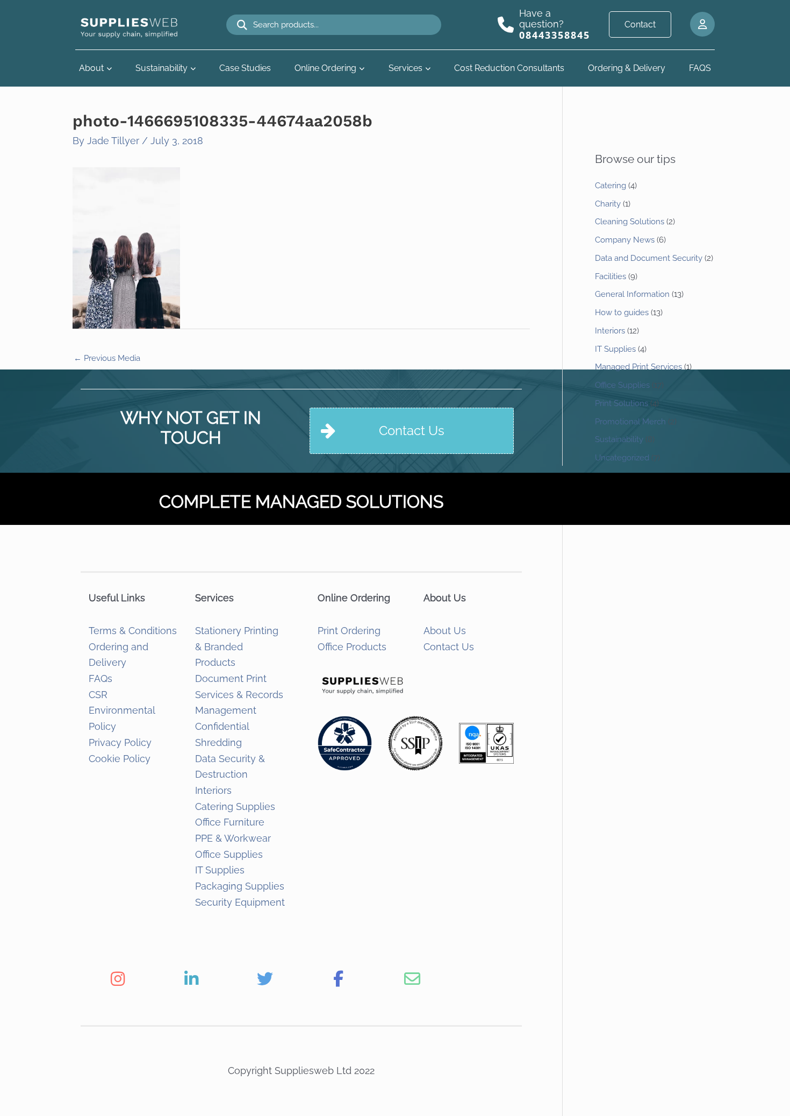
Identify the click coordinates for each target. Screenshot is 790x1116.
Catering (610, 185)
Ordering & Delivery (626, 68)
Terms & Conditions (133, 630)
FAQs (100, 678)
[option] (117, 979)
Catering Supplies (235, 806)
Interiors (213, 790)
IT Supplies (220, 870)
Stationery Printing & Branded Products (236, 646)
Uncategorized (622, 458)
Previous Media (107, 358)
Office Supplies (229, 854)
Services (405, 68)
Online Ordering (325, 68)
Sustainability (161, 68)
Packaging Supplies (239, 886)
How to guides (622, 312)
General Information (632, 294)
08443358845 (554, 35)
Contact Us (448, 646)
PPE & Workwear (233, 838)
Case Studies (245, 68)
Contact (640, 24)
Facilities (610, 276)
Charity (608, 204)
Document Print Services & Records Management (239, 694)
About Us (444, 630)
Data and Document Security (648, 258)
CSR (98, 694)
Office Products (352, 646)
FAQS (700, 68)
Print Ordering (349, 630)
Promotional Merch (630, 422)
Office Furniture (229, 822)
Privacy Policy (120, 742)
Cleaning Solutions (629, 221)
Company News (625, 240)
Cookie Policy (119, 758)
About (91, 68)
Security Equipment (240, 902)
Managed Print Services (638, 367)
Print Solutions (621, 403)
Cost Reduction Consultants (509, 68)
